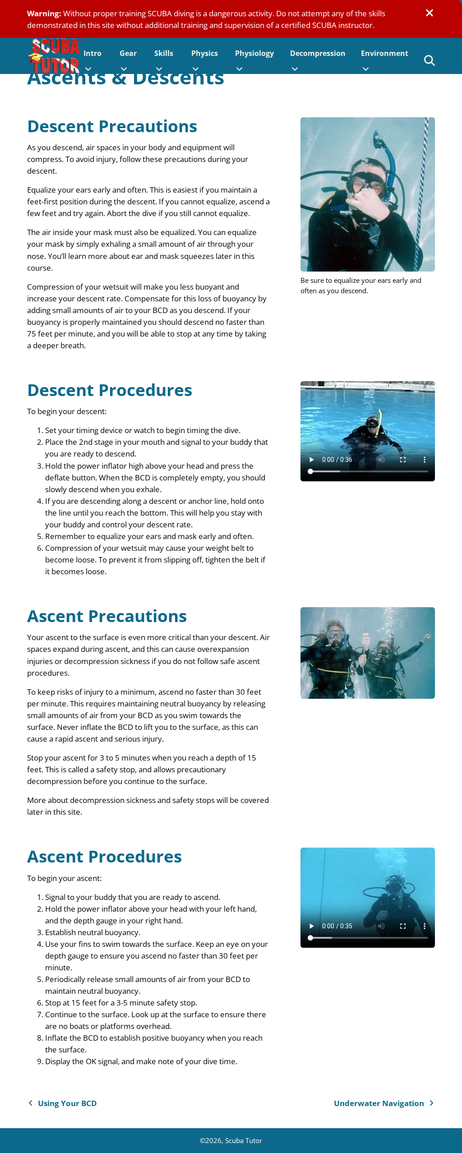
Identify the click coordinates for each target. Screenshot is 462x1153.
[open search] (429, 60)
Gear (128, 53)
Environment (384, 53)
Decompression (318, 53)
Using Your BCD (67, 1103)
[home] (55, 56)
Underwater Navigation (379, 1103)
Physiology (254, 53)
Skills (163, 53)
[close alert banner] (429, 12)
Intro (92, 53)
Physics (204, 53)
